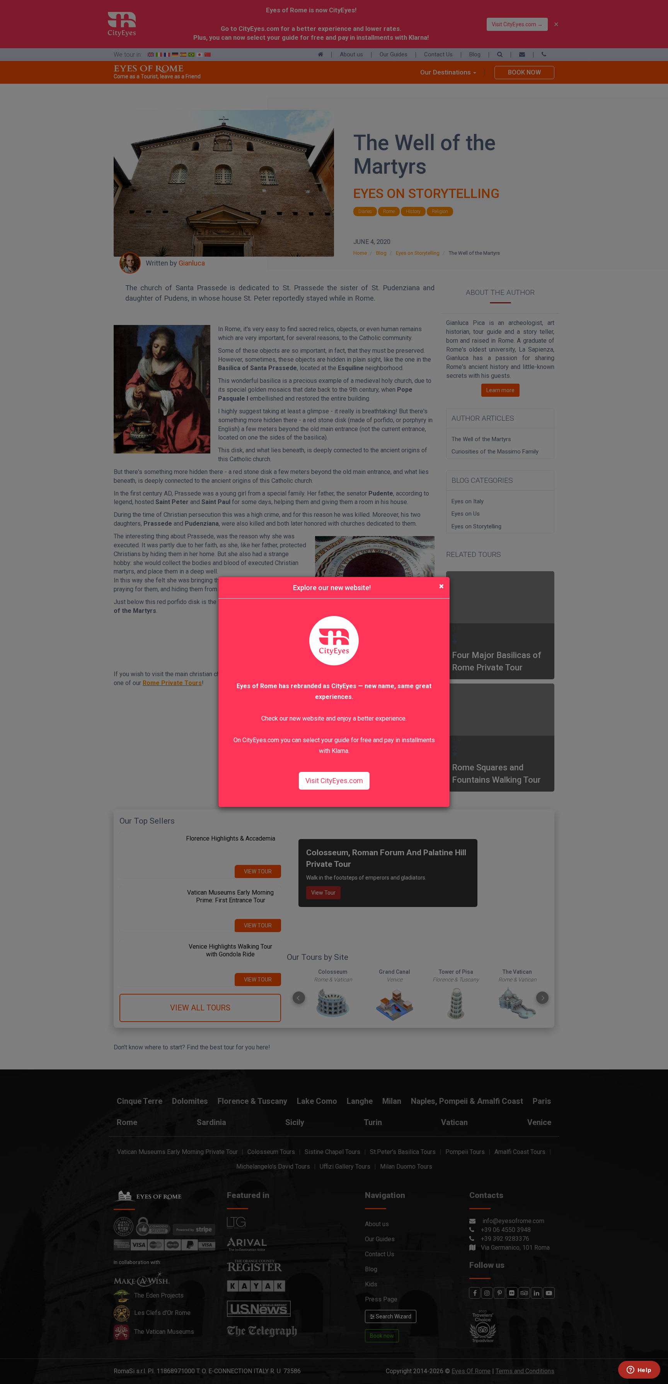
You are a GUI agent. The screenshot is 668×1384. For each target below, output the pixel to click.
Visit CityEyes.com (334, 781)
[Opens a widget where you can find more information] (639, 1370)
